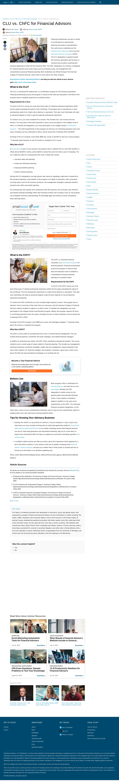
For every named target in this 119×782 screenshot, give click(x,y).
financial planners (57, 386)
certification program (69, 263)
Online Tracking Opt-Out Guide (96, 738)
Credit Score (91, 178)
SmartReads (6, 19)
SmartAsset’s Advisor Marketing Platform (25, 79)
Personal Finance (93, 216)
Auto (88, 163)
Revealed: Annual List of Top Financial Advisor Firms (20, 704)
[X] (5, 42)
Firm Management (67, 2)
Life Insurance (92, 209)
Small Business (92, 231)
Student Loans (92, 235)
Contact (6, 727)
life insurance (16, 149)
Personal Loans (92, 220)
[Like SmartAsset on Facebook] (61, 727)
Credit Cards (91, 174)
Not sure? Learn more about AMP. (61, 238)
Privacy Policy (91, 730)
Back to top (14, 501)
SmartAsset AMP (36, 738)
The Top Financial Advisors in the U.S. (100, 112)
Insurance (90, 201)
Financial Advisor (93, 193)
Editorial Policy (74, 470)
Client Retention (51, 2)
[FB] (5, 45)
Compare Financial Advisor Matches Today (102, 102)
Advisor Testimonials (38, 741)
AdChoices (90, 732)
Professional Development (86, 2)
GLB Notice (90, 735)
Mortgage (90, 212)
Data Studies (91, 182)
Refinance (90, 224)
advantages (55, 389)
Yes (15, 547)
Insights (90, 197)
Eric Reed (16, 509)
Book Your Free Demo (61, 236)
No (15, 550)
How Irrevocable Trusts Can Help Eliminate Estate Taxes (71, 704)
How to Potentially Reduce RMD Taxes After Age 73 (47, 704)
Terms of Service (92, 727)
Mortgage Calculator (94, 121)
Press (33, 744)
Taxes (89, 239)
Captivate (34, 735)
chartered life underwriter (60, 51)
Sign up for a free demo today (25, 82)
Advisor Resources (16, 19)
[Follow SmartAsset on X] (61, 731)
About (33, 730)
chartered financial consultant (61, 54)
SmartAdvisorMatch (37, 747)
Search (34, 727)
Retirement (91, 228)
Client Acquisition (25, 2)
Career (89, 167)
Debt (89, 186)
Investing (90, 205)
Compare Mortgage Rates (96, 125)
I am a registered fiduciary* (60, 232)
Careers (6, 730)
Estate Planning (92, 190)
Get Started (32, 371)
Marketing (38, 2)
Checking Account (93, 170)
